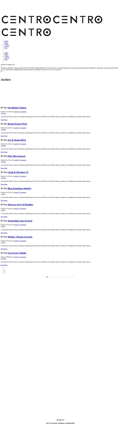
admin (16, 111)
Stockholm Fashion (17, 107)
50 (3, 178)
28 (3, 113)
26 (3, 145)
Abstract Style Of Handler (20, 204)
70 (3, 162)
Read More (4, 120)
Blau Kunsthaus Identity (19, 188)
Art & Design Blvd (17, 140)
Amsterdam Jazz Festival (20, 221)
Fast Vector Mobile (17, 253)
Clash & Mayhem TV (18, 172)
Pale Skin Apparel (16, 156)
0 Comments (22, 111)
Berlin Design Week (17, 124)
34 (3, 129)
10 (3, 258)
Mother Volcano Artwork (20, 237)
